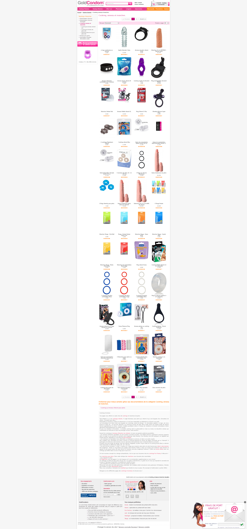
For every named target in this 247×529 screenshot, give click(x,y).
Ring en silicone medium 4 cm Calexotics (159, 296)
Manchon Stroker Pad (107, 111)
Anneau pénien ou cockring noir (141, 327)
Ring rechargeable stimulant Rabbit (159, 81)
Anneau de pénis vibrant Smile (141, 50)
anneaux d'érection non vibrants (121, 433)
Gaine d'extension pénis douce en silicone (124, 204)
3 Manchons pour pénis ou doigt (124, 357)
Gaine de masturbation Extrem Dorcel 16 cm (141, 143)
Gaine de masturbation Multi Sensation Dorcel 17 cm (159, 143)
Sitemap (122, 524)
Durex (126, 505)
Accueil (79, 12)
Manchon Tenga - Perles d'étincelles (106, 265)
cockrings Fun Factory (155, 453)
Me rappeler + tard (223, 527)
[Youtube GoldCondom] (132, 496)
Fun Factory (128, 510)
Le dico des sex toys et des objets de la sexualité (158, 488)
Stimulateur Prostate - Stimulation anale (86, 38)
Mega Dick (105, 459)
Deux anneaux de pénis (159, 387)
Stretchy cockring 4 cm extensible (159, 357)
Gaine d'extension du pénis (159, 173)
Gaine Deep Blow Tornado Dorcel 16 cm (107, 173)
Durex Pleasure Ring (124, 326)
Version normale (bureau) (128, 527)
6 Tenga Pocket (159, 203)
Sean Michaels (127, 437)
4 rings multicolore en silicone (107, 50)
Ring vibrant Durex (142, 265)
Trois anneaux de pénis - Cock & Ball (124, 388)
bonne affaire (159, 449)
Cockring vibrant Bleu (124, 142)
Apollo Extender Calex (124, 50)
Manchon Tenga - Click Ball (106, 234)
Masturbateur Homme (86, 18)
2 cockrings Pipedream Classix (107, 143)
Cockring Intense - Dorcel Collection (159, 327)
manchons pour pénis (108, 456)
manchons (130, 456)
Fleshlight (127, 516)
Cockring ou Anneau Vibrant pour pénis (113, 408)
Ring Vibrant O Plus (141, 111)
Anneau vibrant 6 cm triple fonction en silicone (107, 327)
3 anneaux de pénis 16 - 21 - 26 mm (124, 173)
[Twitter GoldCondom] (127, 496)
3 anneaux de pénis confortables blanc (141, 296)
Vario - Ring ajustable (141, 387)
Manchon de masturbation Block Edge (124, 265)
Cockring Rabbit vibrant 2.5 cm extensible (159, 265)
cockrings (125, 416)
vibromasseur (115, 466)
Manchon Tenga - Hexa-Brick (141, 235)
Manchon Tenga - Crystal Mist (159, 235)
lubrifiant (123, 468)
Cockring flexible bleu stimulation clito (141, 357)
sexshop (93, 522)
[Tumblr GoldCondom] (137, 496)
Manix (126, 507)
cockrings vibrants (117, 419)
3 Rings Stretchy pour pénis (106, 203)
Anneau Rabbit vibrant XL (124, 111)
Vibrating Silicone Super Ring (159, 112)
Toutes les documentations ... (158, 491)
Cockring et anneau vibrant (88, 26)
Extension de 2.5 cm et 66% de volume (141, 204)
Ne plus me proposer (233, 527)
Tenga (126, 518)
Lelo (126, 513)
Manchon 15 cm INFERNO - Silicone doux (159, 50)
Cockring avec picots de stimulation (106, 388)
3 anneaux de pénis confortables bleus (107, 296)
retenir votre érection (163, 446)
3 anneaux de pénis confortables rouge (124, 296)
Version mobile (144, 527)
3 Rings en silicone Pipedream (141, 173)
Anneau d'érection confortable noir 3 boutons (107, 81)
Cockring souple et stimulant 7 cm (141, 81)
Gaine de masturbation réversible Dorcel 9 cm (107, 357)
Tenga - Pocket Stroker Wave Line (124, 235)
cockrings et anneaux (127, 471)
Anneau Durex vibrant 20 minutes (124, 81)
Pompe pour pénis (85, 35)
